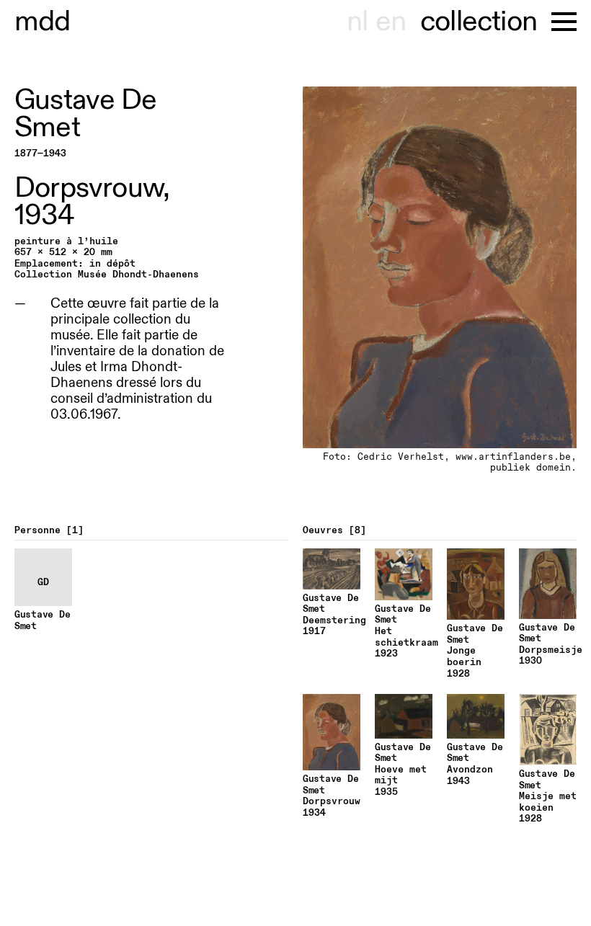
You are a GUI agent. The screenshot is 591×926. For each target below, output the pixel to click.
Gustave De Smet (85, 114)
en (391, 21)
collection (478, 21)
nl (357, 21)
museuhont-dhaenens (42, 21)
